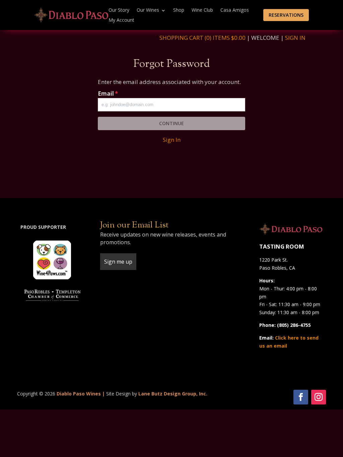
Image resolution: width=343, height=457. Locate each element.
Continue (171, 123)
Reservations (286, 15)
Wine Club (202, 10)
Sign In (295, 37)
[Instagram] (318, 397)
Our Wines (148, 10)
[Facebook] (300, 397)
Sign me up (118, 261)
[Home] (71, 14)
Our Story (119, 10)
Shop (178, 10)
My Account (121, 20)
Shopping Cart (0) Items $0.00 (202, 37)
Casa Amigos (234, 10)
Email (108, 93)
